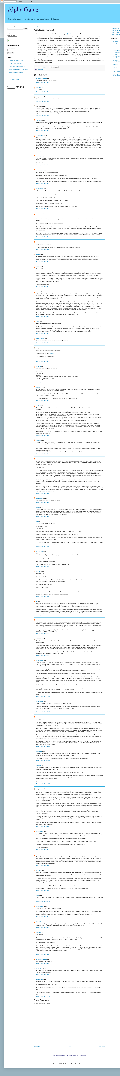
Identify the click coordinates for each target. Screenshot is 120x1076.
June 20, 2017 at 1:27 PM (42, 82)
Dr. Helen (115, 64)
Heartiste (115, 70)
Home (69, 1046)
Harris (37, 292)
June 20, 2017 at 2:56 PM (42, 208)
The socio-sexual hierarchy (16, 60)
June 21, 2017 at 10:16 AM (43, 696)
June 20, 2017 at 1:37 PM (42, 115)
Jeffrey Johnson (40, 338)
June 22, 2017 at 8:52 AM (42, 890)
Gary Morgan (39, 551)
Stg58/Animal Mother (41, 78)
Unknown (38, 87)
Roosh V (115, 55)
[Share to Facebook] (56, 67)
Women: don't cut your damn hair (17, 66)
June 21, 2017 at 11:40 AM (43, 760)
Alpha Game (23, 10)
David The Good (40, 135)
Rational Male (116, 50)
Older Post (102, 1046)
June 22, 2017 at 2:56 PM (42, 916)
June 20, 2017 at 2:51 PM (42, 165)
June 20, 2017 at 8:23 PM (42, 435)
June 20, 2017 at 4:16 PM (42, 316)
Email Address (11, 48)
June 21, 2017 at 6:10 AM (42, 596)
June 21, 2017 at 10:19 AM (43, 712)
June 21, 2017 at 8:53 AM (42, 633)
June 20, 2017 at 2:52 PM (42, 183)
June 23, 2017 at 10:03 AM (43, 996)
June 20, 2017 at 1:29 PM (42, 92)
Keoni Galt (115, 60)
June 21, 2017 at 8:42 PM (42, 849)
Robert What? (39, 968)
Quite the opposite (72, 34)
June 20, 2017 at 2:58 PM (42, 237)
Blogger (83, 1064)
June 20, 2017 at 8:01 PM (42, 382)
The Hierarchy (115, 28)
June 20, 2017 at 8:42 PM (42, 493)
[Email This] (50, 67)
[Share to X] (54, 67)
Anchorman (39, 214)
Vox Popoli (115, 41)
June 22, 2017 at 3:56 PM (42, 954)
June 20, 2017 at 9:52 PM (42, 516)
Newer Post (37, 1046)
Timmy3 (38, 507)
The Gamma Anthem (14, 79)
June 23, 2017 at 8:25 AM (42, 974)
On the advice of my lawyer (16, 63)
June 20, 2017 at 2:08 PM (42, 130)
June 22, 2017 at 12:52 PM (43, 901)
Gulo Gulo (38, 366)
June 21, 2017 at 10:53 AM (43, 746)
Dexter (37, 321)
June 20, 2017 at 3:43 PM (42, 286)
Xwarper (38, 254)
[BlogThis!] (52, 67)
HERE (52, 353)
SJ (36, 601)
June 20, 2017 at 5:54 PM (42, 343)
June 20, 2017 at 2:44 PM (42, 151)
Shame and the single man (16, 72)
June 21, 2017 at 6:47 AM (42, 615)
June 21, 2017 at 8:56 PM (42, 865)
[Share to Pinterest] (58, 67)
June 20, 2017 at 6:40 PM (42, 361)
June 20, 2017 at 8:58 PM (42, 502)
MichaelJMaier (39, 170)
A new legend (116, 43)
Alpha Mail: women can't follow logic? (18, 69)
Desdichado (39, 620)
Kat (37, 854)
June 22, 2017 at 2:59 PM (42, 927)
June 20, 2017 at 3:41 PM (42, 261)
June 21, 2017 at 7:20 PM (42, 826)
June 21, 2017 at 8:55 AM (42, 655)
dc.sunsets (39, 387)
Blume (37, 895)
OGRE (37, 521)
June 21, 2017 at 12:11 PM (43, 784)
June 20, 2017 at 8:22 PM (42, 400)
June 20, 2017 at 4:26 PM (42, 333)
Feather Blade (39, 498)
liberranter (38, 459)
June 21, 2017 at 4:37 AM (42, 546)
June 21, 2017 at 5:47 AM (42, 566)
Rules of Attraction (42, 69)
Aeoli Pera (38, 120)
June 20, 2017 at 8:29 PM (42, 454)
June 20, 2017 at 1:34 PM (42, 101)
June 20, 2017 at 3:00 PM (42, 249)
